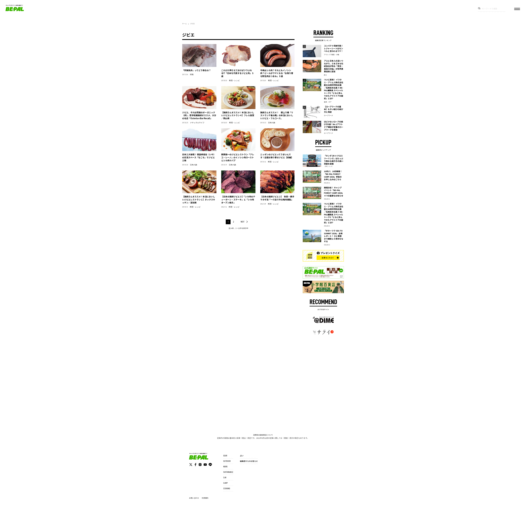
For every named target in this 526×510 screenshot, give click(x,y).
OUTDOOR (227, 461)
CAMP (225, 483)
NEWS (225, 467)
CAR (224, 477)
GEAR (225, 456)
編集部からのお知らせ (249, 461)
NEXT (242, 222)
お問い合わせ (194, 498)
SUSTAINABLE (228, 472)
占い (242, 455)
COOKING (226, 488)
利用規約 (205, 498)
